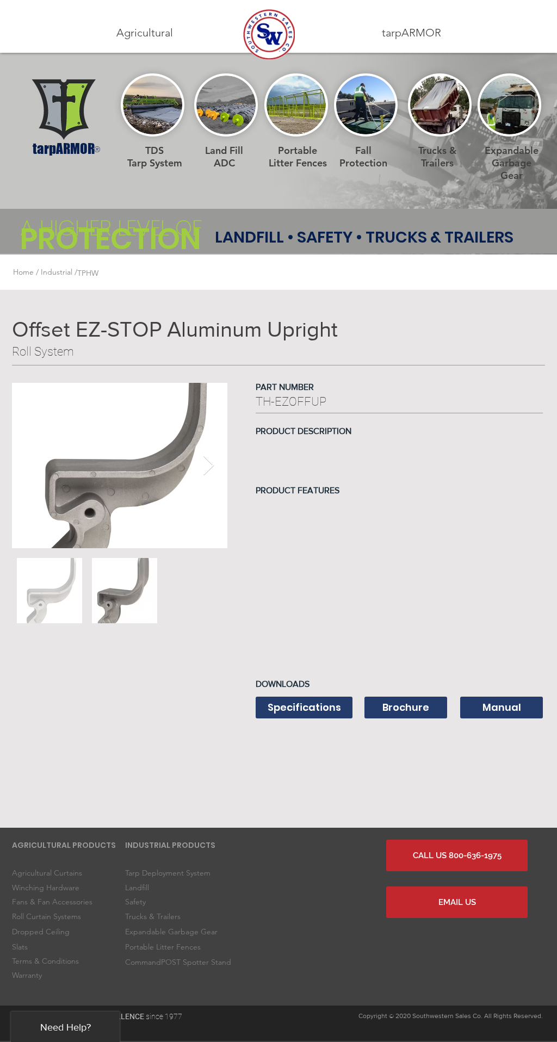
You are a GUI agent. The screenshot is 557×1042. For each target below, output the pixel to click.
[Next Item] (208, 465)
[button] (144, 33)
